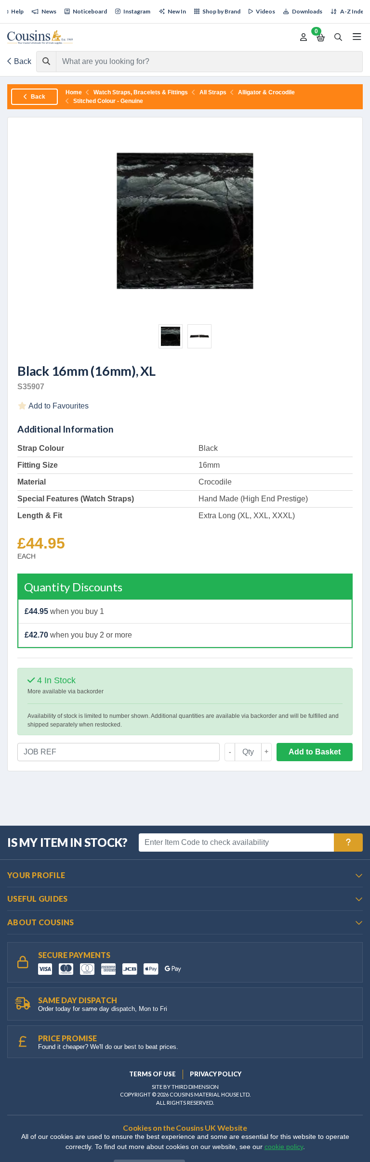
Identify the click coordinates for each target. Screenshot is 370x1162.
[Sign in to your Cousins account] (303, 37)
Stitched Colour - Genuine (108, 101)
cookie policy (283, 1146)
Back (21, 61)
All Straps (212, 92)
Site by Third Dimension (185, 1087)
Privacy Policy (215, 1074)
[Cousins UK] (40, 37)
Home (74, 92)
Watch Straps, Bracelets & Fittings (140, 92)
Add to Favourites (58, 406)
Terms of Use (152, 1074)
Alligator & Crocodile (266, 92)
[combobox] (200, 61)
